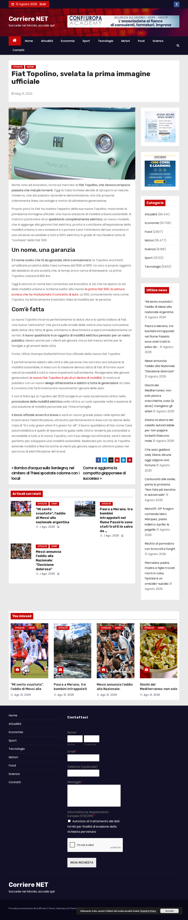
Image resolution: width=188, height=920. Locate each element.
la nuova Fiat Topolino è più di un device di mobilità (65, 378)
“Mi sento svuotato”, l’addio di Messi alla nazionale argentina (52, 515)
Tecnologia (105, 41)
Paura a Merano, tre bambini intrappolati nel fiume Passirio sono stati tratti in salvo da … (116, 520)
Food (141, 41)
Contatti (18, 50)
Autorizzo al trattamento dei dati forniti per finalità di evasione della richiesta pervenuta (93, 826)
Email (72, 752)
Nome (72, 733)
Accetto (169, 910)
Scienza (158, 41)
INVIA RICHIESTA (81, 862)
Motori (125, 41)
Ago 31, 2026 (22, 695)
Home (29, 41)
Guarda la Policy (148, 911)
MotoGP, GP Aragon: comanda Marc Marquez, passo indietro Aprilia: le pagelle (159, 519)
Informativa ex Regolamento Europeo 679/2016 (88, 814)
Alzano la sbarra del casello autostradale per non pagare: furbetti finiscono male (159, 430)
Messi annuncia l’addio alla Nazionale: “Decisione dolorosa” (48, 560)
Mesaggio (75, 782)
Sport (86, 41)
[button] (178, 45)
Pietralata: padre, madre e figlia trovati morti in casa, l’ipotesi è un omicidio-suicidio (160, 573)
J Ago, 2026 (47, 527)
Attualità (47, 41)
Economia (68, 41)
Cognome (90, 744)
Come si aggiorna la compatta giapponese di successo (104, 473)
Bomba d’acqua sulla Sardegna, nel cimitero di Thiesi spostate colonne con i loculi (45, 473)
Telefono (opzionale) (82, 767)
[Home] (15, 41)
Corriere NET (28, 19)
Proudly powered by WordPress (28, 908)
